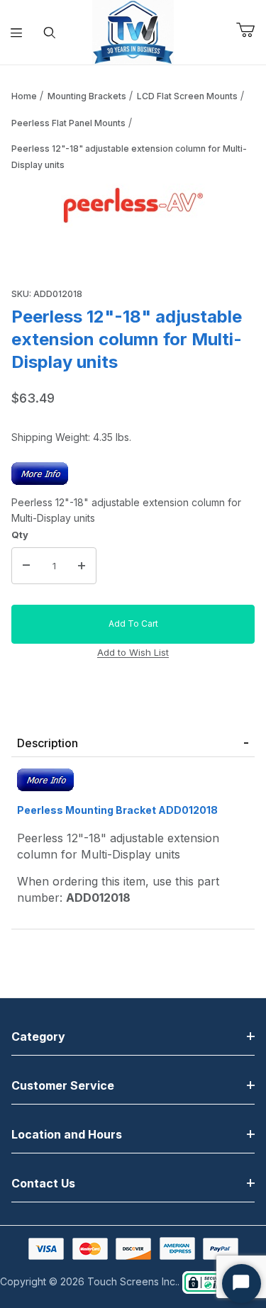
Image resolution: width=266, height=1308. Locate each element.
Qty (19, 534)
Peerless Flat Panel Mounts (68, 123)
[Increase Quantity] (81, 565)
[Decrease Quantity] (26, 565)
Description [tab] (47, 743)
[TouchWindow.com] (133, 31)
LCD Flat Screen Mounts (187, 96)
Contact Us (43, 1183)
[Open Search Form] (50, 32)
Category (38, 1036)
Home (24, 96)
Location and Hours (66, 1134)
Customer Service (62, 1085)
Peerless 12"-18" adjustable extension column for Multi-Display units (129, 156)
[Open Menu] (16, 32)
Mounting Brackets (87, 96)
